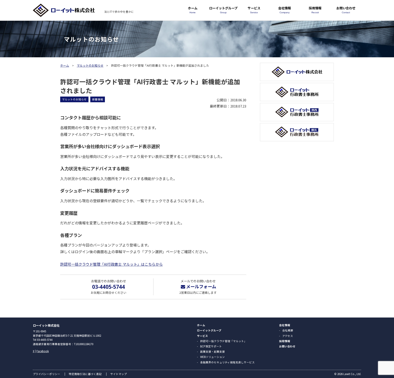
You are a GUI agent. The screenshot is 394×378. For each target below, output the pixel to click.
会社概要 (287, 330)
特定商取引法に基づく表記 (85, 374)
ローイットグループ (223, 10)
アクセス (287, 336)
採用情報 (315, 10)
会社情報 (284, 10)
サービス (254, 10)
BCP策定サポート (211, 346)
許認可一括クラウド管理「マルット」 (223, 341)
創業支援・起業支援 (212, 351)
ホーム (192, 10)
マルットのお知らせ (90, 65)
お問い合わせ (345, 10)
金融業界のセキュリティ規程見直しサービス (227, 362)
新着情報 (97, 99)
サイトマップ (118, 374)
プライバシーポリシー (46, 374)
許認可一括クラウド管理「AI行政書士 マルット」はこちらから (111, 264)
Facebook (42, 351)
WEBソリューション (212, 357)
